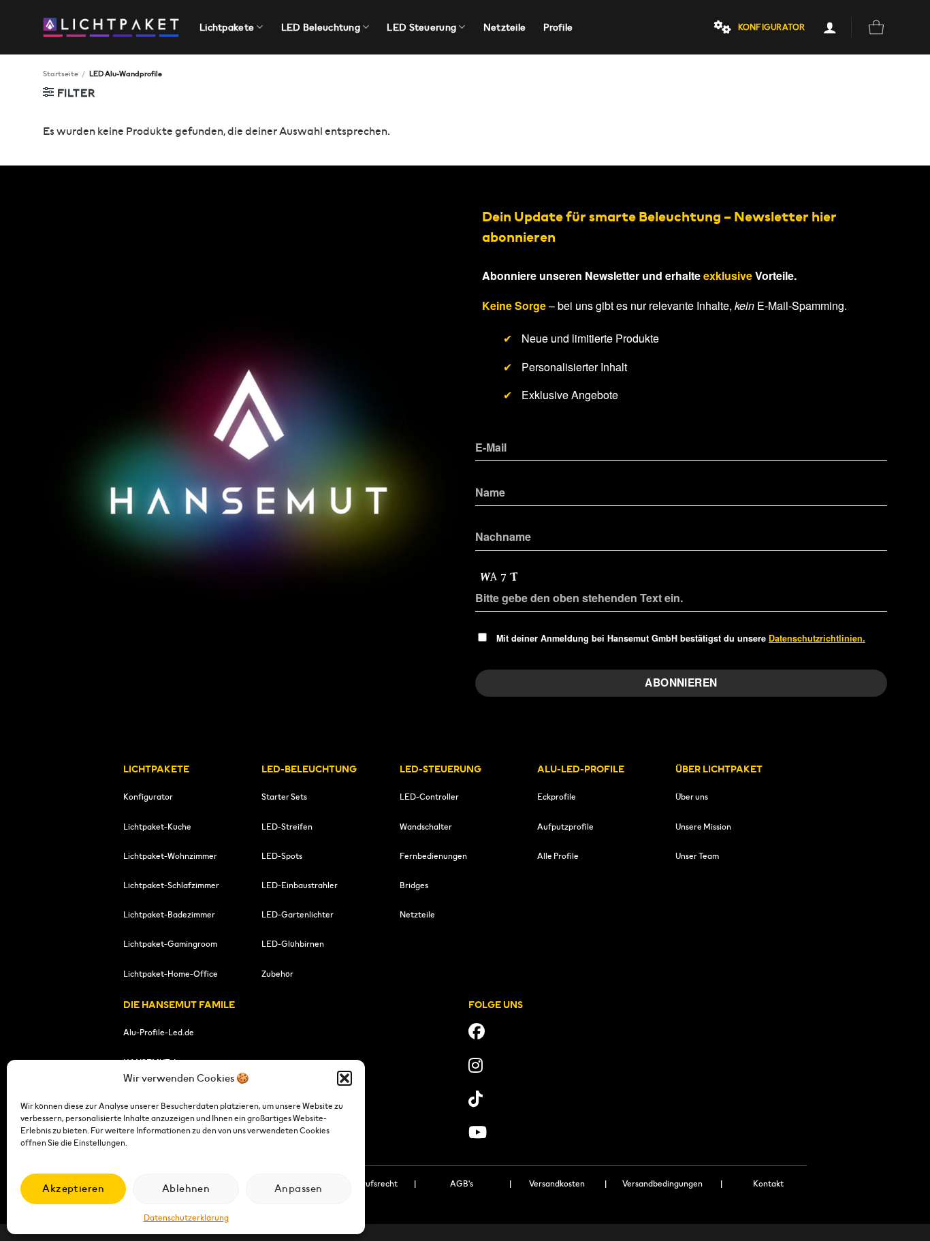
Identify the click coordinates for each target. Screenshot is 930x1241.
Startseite (60, 73)
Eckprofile (556, 796)
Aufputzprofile (565, 826)
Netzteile (504, 27)
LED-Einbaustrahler (299, 885)
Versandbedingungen (662, 1183)
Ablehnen (186, 1188)
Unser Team (697, 856)
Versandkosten (557, 1183)
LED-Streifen (286, 826)
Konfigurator (148, 796)
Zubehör (277, 973)
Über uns (691, 796)
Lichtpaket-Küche (157, 826)
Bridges (414, 885)
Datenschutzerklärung (186, 1217)
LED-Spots (281, 856)
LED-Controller (429, 796)
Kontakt (768, 1183)
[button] (344, 1078)
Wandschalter (426, 826)
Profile (558, 27)
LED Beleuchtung (320, 27)
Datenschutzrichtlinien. (817, 638)
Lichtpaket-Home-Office (170, 973)
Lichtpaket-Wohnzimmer (170, 856)
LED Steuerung (421, 27)
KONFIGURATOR (771, 27)
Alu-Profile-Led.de (158, 1032)
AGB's (461, 1183)
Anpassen (298, 1188)
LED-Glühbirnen (292, 943)
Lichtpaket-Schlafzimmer (171, 885)
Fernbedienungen (433, 856)
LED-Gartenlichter (297, 914)
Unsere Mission (703, 826)
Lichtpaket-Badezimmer (169, 914)
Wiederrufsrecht (366, 1183)
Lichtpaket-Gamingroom (170, 943)
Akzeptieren (73, 1188)
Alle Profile (558, 856)
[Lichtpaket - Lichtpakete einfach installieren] (111, 27)
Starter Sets (284, 796)
